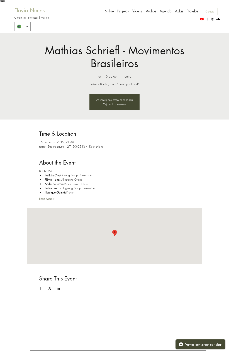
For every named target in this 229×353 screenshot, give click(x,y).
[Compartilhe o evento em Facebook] (41, 288)
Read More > (47, 199)
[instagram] (212, 19)
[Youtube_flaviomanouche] (202, 19)
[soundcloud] (218, 19)
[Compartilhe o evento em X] (49, 288)
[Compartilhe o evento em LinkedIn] (58, 288)
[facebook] (207, 19)
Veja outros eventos (114, 104)
